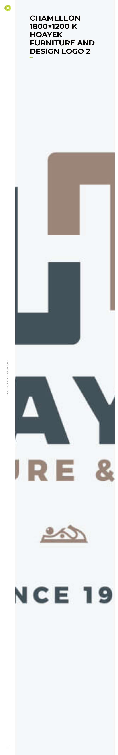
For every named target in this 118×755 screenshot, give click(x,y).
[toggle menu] (7, 747)
